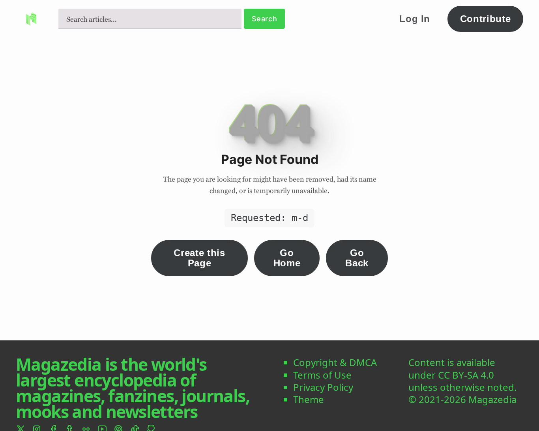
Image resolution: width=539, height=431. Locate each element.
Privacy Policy (323, 387)
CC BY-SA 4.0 (466, 375)
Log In (414, 18)
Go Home (287, 257)
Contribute (485, 18)
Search (264, 19)
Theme (308, 399)
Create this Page (199, 257)
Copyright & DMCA (335, 362)
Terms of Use (322, 375)
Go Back (357, 257)
